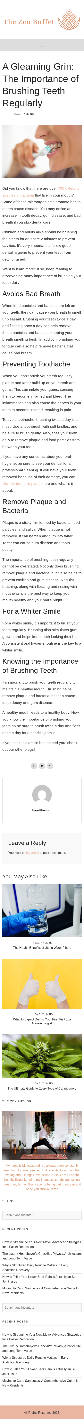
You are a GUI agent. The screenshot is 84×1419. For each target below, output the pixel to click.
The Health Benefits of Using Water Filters (42, 947)
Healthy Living (24, 114)
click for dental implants (21, 484)
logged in (32, 852)
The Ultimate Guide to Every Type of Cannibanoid (42, 1088)
